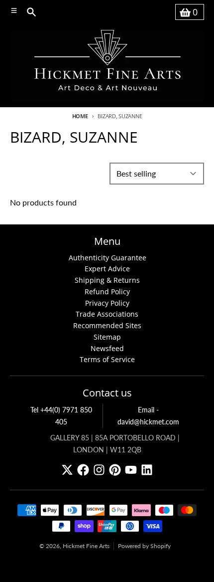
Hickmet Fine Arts (86, 546)
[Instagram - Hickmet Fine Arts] (99, 470)
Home (80, 116)
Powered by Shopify (144, 546)
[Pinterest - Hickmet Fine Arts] (115, 470)
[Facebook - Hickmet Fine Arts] (83, 470)
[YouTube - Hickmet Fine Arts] (131, 470)
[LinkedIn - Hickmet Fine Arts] (147, 470)
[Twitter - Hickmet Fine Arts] (67, 470)
